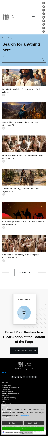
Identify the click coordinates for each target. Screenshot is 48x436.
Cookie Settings (34, 423)
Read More (24, 416)
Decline (12, 423)
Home (4, 372)
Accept (23, 429)
